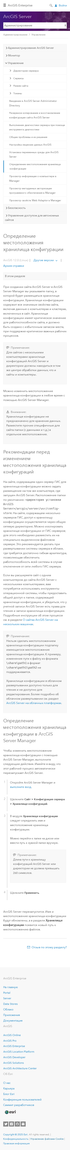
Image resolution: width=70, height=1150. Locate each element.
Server (7, 998)
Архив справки (13, 265)
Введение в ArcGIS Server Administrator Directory (33, 103)
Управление (38, 34)
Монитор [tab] (14, 55)
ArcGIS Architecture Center (20, 1068)
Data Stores (10, 1003)
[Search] (51, 5)
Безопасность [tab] (17, 208)
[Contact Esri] (23, 1124)
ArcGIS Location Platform (18, 1051)
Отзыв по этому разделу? (49, 947)
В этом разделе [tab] (15, 276)
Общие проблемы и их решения (28, 137)
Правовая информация (16, 1143)
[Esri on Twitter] (5, 1124)
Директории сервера (26, 70)
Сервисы (18, 78)
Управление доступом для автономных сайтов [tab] (32, 217)
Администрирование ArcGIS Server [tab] (31, 47)
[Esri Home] (10, 1112)
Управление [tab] (16, 63)
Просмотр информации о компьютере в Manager (32, 178)
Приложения (11, 1015)
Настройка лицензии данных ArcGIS (30, 144)
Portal (6, 992)
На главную (10, 987)
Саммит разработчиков (18, 1105)
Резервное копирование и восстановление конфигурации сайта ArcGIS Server (34, 115)
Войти (63, 5)
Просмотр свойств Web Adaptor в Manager (35, 200)
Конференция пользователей (22, 1099)
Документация (12, 1020)
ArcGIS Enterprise (20, 5)
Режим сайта (20, 85)
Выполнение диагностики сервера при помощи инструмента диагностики (37, 127)
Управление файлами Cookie (47, 1139)
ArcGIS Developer (14, 1057)
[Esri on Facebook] (11, 1124)
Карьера (8, 1088)
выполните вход (20, 787)
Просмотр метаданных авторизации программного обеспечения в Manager (32, 190)
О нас (7, 1082)
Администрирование (15, 34)
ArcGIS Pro (9, 1040)
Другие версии (43, 260)
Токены (17, 93)
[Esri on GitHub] (17, 1124)
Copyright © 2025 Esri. (15, 1134)
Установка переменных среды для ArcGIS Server (33, 154)
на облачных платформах (33, 703)
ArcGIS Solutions (13, 1062)
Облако (8, 1009)
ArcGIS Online (12, 1035)
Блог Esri (8, 1094)
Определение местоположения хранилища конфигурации (35, 166)
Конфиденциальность (15, 1139)
